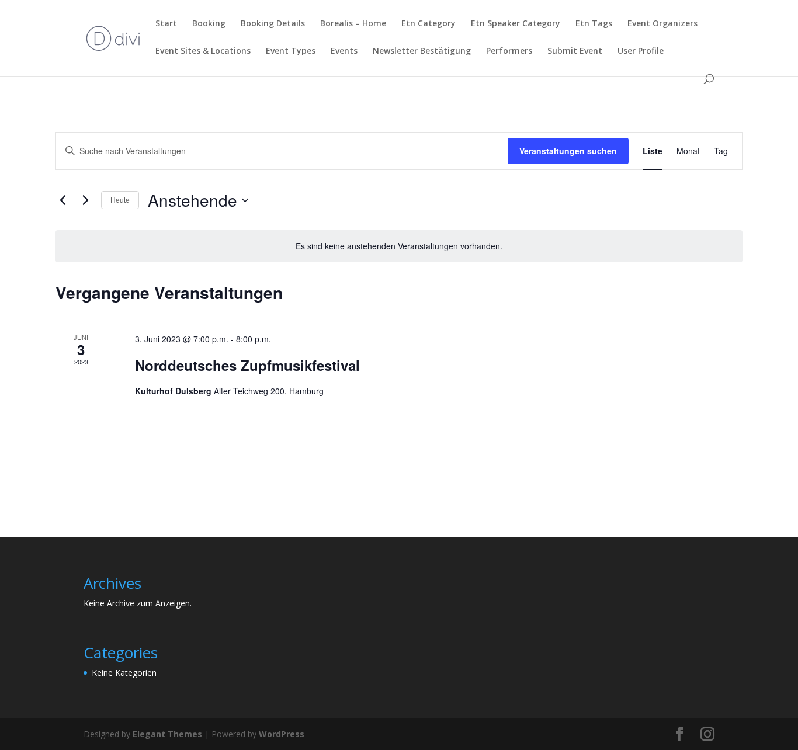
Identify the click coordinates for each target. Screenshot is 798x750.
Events (344, 51)
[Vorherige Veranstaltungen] (62, 200)
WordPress (281, 733)
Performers (509, 51)
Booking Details (273, 24)
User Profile (640, 51)
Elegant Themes (167, 733)
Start (166, 24)
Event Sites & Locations (203, 51)
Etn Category (428, 24)
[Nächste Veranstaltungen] (85, 200)
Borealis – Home (353, 24)
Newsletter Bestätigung (422, 51)
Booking (208, 24)
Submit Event (574, 51)
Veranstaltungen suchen (568, 151)
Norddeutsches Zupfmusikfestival (247, 365)
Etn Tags (593, 24)
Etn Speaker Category (515, 24)
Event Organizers (662, 24)
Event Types (290, 51)
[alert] (399, 246)
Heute (120, 199)
